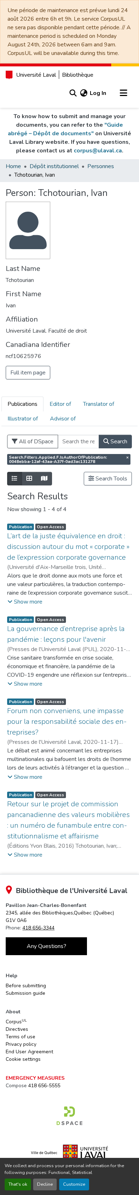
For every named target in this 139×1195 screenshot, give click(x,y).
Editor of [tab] (60, 404)
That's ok (18, 1184)
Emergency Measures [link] (35, 1078)
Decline (45, 1184)
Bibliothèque (77, 75)
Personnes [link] (100, 166)
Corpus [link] (16, 1021)
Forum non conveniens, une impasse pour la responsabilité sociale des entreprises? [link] (67, 721)
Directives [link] (17, 1029)
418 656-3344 (38, 927)
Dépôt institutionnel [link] (54, 166)
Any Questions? (46, 946)
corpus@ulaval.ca (98, 151)
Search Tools (110, 479)
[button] (72, 93)
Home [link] (13, 166)
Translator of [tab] (98, 404)
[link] (69, 1115)
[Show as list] (14, 478)
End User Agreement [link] (29, 1051)
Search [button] (118, 441)
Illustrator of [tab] (22, 419)
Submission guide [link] (25, 993)
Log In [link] (98, 93)
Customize (74, 1184)
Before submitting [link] (26, 985)
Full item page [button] (28, 373)
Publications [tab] (22, 404)
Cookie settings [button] (23, 1059)
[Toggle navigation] (123, 93)
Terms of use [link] (20, 1036)
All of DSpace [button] (35, 441)
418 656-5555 (44, 1085)
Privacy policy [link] (21, 1044)
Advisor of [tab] (63, 419)
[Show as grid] (29, 478)
